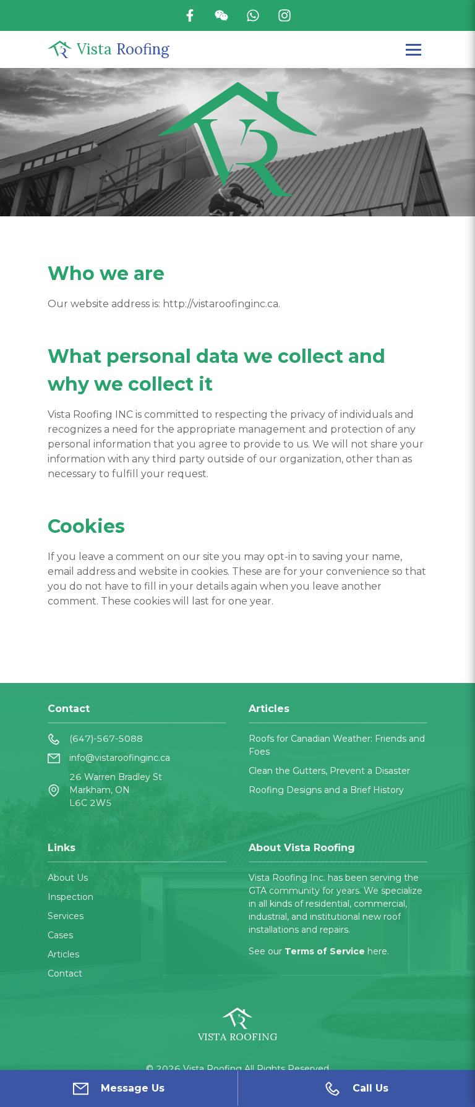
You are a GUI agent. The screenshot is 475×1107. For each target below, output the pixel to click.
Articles (63, 954)
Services (65, 916)
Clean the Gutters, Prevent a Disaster (329, 770)
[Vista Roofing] (60, 49)
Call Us (370, 1088)
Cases (60, 935)
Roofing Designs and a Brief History (326, 789)
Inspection (70, 896)
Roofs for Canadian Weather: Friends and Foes (337, 745)
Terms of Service (326, 951)
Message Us (133, 1088)
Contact (65, 973)
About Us (68, 877)
